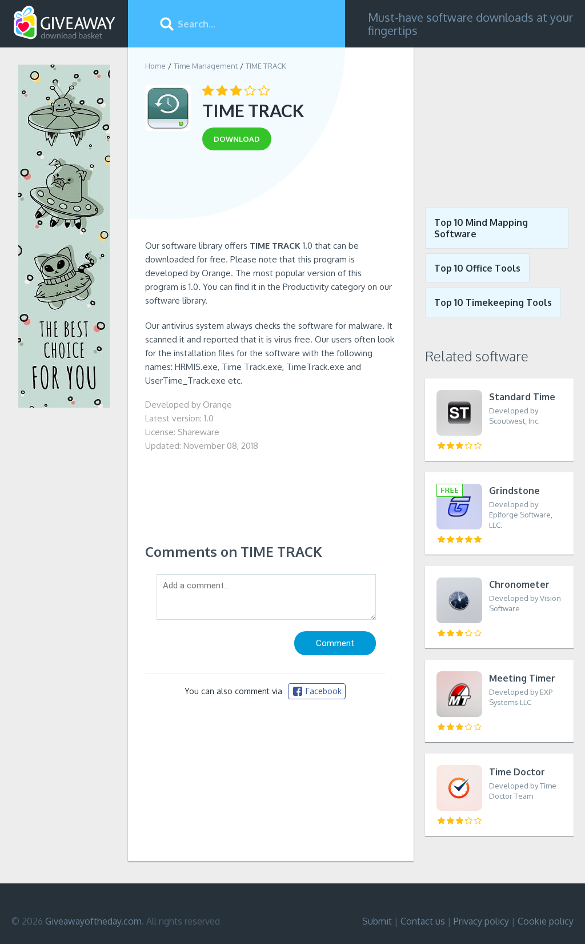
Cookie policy (546, 921)
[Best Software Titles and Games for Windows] (499, 118)
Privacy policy (481, 921)
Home (155, 65)
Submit (377, 921)
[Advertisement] (270, 199)
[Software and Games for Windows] (65, 23)
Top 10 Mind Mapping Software (481, 228)
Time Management (206, 65)
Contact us (422, 921)
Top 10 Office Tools (477, 268)
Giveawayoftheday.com (93, 921)
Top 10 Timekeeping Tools (493, 302)
